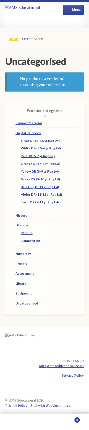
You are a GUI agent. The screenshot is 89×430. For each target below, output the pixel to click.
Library (21, 283)
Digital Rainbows (28, 133)
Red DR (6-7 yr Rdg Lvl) (38, 156)
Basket (68, 418)
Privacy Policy (73, 376)
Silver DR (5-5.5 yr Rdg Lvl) (40, 141)
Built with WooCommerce (50, 406)
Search (44, 422)
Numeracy (23, 254)
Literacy (22, 225)
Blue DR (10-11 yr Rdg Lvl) (40, 187)
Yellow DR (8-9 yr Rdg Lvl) (40, 171)
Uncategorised (27, 303)
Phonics (27, 233)
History (21, 215)
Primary (21, 264)
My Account (15, 422)
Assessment (25, 273)
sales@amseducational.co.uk (61, 366)
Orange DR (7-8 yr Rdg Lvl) (40, 164)
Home (13, 39)
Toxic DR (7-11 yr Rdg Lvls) (41, 202)
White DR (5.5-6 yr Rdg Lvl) (41, 148)
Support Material (29, 123)
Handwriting (30, 241)
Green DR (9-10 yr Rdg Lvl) (40, 179)
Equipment (24, 293)
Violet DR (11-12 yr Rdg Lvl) (41, 194)
